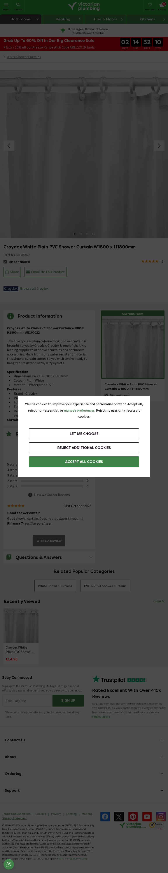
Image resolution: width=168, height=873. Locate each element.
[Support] (9, 864)
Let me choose (84, 433)
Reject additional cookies (84, 447)
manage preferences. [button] (79, 410)
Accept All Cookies (84, 461)
